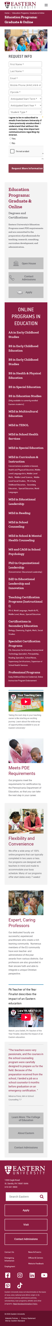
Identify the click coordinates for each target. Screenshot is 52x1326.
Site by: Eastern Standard (15, 1321)
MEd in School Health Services (23, 436)
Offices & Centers (35, 1258)
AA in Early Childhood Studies (24, 334)
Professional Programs (24, 672)
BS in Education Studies (25, 396)
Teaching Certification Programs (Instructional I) (25, 601)
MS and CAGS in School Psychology (24, 551)
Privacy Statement (28, 1318)
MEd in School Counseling (18, 524)
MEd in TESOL (19, 425)
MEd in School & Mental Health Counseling (25, 538)
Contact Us (9, 1252)
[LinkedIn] (32, 1275)
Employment (10, 1267)
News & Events (34, 1252)
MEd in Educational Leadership (22, 501)
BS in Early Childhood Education (23, 348)
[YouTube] (44, 1275)
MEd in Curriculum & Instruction (23, 459)
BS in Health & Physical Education (25, 375)
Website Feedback (36, 1264)
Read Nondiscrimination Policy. (25, 1304)
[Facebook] (8, 1275)
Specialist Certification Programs (24, 643)
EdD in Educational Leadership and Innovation (22, 583)
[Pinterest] (8, 1285)
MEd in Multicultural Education (23, 413)
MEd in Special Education (26, 448)
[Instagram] (20, 1275)
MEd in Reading (19, 513)
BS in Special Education (25, 387)
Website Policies (11, 1318)
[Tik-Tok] (20, 1285)
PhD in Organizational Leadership (24, 565)
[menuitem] (46, 5)
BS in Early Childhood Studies (23, 362)
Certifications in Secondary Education (23, 623)
